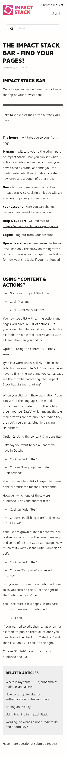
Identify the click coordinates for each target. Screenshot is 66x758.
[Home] (18, 10)
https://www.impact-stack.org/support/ (30, 226)
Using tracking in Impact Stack (27, 714)
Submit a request (51, 5)
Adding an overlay (18, 707)
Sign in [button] (56, 14)
